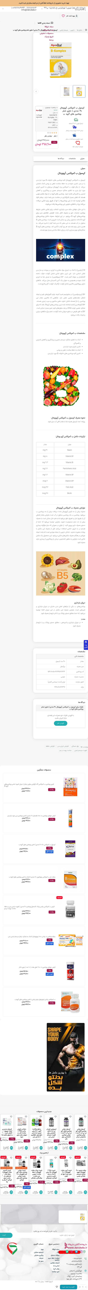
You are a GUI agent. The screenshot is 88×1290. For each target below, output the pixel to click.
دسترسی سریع (54, 1244)
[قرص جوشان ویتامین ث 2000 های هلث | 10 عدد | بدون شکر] (70, 971)
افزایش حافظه (50, 746)
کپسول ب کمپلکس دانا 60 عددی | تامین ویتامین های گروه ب (37, 845)
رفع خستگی (75, 746)
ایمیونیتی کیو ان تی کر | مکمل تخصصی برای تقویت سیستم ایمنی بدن (51, 1133)
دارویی (72, 30)
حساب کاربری (38, 1244)
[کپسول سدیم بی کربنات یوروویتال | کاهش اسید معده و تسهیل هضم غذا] (7, 1122)
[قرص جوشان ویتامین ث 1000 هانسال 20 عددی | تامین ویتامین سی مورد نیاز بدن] (70, 818)
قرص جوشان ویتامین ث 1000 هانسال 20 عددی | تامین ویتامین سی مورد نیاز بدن (31, 816)
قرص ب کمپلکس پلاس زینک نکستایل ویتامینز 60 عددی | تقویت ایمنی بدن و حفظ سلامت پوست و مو (29, 908)
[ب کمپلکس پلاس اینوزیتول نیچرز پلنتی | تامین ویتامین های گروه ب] (70, 1002)
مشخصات (72, 158)
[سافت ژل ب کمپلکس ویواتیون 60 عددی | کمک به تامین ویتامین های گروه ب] (70, 879)
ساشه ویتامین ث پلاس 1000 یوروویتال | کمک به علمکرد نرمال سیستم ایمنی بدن (31, 937)
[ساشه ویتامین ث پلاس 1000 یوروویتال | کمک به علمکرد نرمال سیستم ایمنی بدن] (70, 940)
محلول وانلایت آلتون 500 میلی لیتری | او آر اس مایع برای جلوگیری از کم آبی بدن (36, 1133)
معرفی (82, 158)
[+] (79, 1287)
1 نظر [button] (55, 136)
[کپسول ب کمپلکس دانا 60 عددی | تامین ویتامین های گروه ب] (70, 849)
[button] (68, 1287)
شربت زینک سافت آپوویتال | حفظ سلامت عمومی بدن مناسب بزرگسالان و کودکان (36, 1174)
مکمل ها (79, 30)
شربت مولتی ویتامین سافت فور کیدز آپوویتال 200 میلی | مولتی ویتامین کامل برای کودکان (21, 1175)
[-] (85, 1287)
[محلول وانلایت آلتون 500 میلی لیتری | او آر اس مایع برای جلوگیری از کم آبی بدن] (37, 1122)
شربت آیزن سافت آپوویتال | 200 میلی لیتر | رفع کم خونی (66, 1173)
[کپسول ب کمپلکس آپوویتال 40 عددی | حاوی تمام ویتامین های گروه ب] (82, 1217)
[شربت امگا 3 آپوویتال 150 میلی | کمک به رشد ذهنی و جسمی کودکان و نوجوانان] (51, 1163)
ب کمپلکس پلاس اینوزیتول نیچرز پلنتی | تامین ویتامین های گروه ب (35, 1000)
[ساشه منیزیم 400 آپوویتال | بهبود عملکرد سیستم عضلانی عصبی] (81, 1163)
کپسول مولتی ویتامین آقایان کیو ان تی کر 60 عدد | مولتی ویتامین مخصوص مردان (81, 1133)
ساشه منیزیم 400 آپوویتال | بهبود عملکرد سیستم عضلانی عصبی (81, 1173)
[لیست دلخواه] (63, 16)
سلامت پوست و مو (65, 750)
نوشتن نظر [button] (48, 136)
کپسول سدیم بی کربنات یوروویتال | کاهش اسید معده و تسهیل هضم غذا (6, 1132)
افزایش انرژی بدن (63, 746)
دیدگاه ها (61, 158)
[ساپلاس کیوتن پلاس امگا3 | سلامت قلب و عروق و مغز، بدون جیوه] (22, 1122)
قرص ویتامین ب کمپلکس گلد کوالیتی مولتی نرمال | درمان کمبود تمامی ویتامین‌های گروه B (29, 785)
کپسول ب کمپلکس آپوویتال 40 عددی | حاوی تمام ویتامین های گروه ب (67, 1214)
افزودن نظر (60, 723)
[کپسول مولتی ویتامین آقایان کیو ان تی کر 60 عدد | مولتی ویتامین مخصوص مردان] (81, 1122)
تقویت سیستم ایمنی (80, 750)
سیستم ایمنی (64, 30)
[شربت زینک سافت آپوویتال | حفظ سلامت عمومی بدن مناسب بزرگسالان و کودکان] (37, 1163)
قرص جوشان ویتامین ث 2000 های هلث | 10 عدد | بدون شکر (37, 967)
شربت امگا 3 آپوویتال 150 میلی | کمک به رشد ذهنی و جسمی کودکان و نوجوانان (51, 1174)
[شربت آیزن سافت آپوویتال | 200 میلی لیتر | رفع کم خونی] (66, 1163)
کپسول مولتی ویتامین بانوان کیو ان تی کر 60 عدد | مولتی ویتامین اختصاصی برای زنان (66, 1134)
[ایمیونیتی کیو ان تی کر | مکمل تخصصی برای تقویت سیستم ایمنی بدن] (51, 1122)
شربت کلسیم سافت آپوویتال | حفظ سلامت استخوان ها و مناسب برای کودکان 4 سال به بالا (7, 1176)
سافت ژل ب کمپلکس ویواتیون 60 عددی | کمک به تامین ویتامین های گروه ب (32, 877)
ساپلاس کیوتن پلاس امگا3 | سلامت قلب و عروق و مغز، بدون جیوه (22, 1133)
